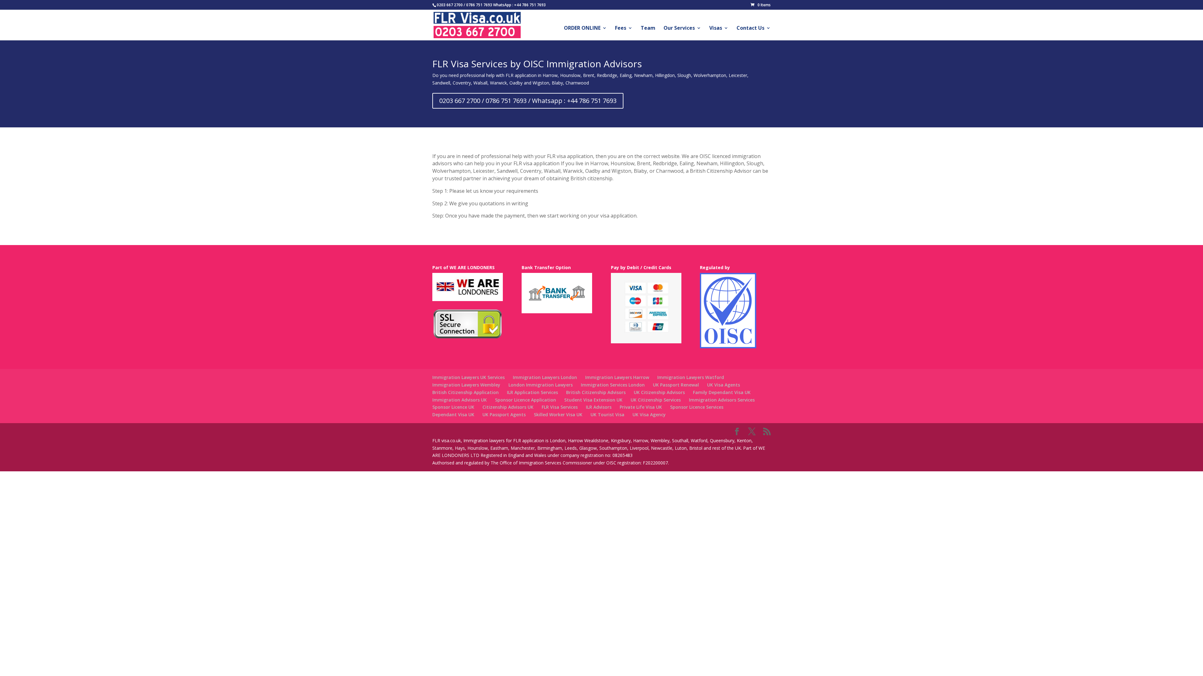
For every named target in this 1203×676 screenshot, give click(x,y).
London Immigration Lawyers (540, 385)
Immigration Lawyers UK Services (468, 377)
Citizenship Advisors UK (508, 407)
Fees (620, 28)
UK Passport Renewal (676, 385)
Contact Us (750, 28)
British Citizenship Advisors (596, 392)
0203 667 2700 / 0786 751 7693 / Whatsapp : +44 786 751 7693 (528, 100)
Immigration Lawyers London (545, 377)
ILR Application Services (532, 392)
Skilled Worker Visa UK (558, 414)
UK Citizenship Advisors (659, 392)
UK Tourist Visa (607, 414)
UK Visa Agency (649, 414)
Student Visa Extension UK (593, 400)
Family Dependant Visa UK (722, 392)
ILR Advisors (599, 407)
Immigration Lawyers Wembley (466, 385)
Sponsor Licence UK (453, 407)
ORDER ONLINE (582, 28)
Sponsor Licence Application (525, 400)
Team (648, 28)
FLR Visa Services (560, 407)
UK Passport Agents (504, 414)
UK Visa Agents (723, 385)
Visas (715, 28)
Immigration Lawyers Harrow (617, 377)
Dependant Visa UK (453, 414)
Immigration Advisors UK (459, 400)
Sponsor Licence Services (696, 407)
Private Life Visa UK (641, 407)
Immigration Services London (613, 385)
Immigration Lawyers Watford (690, 377)
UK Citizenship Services (656, 400)
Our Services (679, 28)
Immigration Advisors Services (722, 400)
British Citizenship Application (465, 392)
